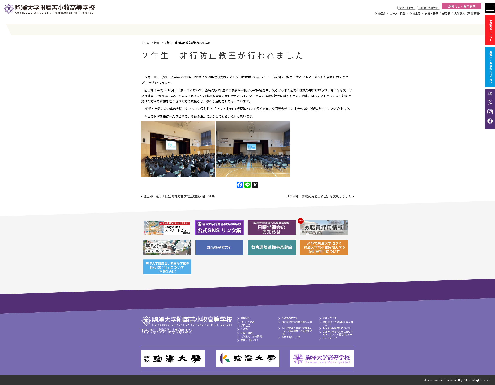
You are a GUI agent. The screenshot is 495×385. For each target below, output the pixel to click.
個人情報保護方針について (337, 328)
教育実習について (291, 337)
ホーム (145, 43)
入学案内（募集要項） (467, 13)
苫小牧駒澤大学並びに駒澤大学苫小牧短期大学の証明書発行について (297, 330)
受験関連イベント (491, 30)
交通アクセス (406, 7)
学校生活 (415, 13)
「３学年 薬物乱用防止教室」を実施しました (319, 196)
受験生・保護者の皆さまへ (491, 67)
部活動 (446, 13)
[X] (255, 185)
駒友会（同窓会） (250, 340)
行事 (156, 43)
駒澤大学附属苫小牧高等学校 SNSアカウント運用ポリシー (338, 333)
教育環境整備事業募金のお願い (297, 323)
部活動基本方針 (290, 318)
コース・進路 (398, 13)
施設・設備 (431, 13)
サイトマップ (330, 338)
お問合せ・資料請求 (462, 6)
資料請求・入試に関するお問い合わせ (338, 323)
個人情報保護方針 (428, 7)
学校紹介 (380, 13)
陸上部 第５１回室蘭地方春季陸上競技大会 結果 (179, 196)
